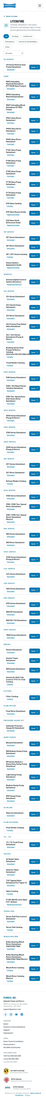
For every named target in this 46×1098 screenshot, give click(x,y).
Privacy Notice (9, 1044)
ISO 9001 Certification (11, 1047)
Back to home (11, 16)
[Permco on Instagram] (11, 1014)
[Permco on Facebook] (5, 1014)
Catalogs (15, 36)
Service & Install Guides (28, 42)
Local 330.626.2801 (11, 1059)
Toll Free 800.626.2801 (12, 1056)
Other (7, 47)
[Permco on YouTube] (16, 1014)
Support (6, 1030)
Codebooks (27, 36)
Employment (8, 1033)
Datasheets (9, 42)
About (5, 1024)
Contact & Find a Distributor (14, 1027)
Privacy (27, 1095)
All (6, 36)
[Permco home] (9, 5)
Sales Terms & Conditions (13, 1041)
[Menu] (40, 5)
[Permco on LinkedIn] (22, 1014)
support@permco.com (12, 1009)
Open (33, 67)
